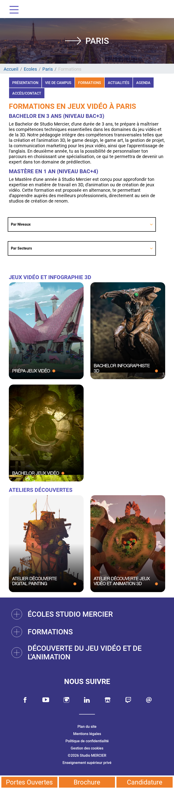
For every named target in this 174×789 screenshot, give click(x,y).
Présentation (25, 83)
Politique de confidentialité (87, 741)
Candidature (144, 782)
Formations (89, 83)
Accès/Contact (26, 93)
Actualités (118, 83)
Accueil (11, 69)
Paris (47, 69)
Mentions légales (87, 734)
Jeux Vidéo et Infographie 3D (50, 277)
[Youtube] (45, 700)
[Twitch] (128, 700)
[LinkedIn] (87, 700)
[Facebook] (25, 700)
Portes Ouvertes (29, 782)
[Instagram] (66, 700)
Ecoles (30, 69)
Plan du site (87, 726)
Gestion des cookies (87, 748)
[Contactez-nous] (149, 700)
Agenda (143, 83)
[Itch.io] (107, 700)
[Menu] (12, 10)
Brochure (87, 782)
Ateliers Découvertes (40, 490)
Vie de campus (58, 83)
